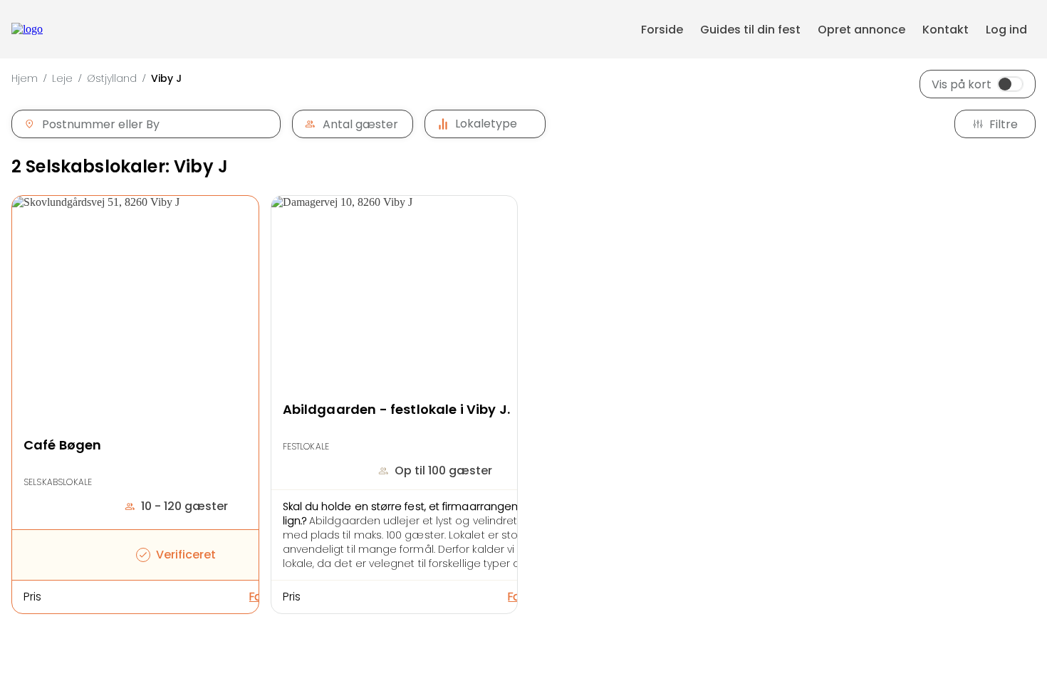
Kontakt (945, 29)
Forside (662, 29)
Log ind (1006, 29)
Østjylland (112, 78)
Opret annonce (861, 29)
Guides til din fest (750, 29)
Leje (62, 78)
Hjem (24, 78)
